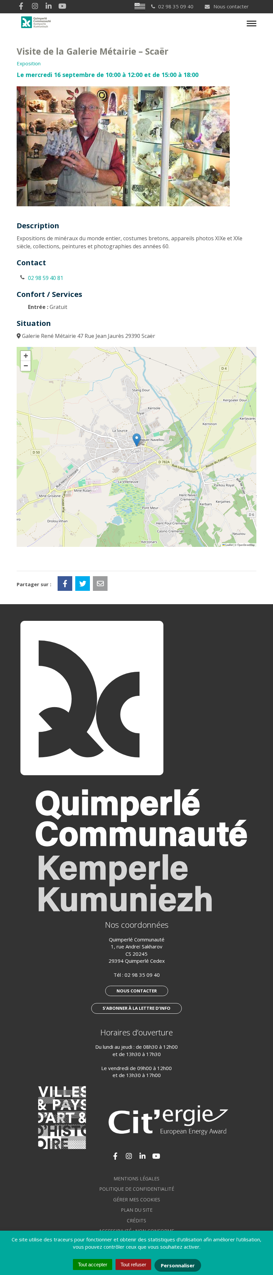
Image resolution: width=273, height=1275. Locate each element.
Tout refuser (133, 1264)
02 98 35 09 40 (142, 974)
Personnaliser (178, 1265)
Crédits (136, 1220)
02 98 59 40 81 (45, 278)
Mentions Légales (136, 1178)
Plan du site (136, 1210)
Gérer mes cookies (136, 1199)
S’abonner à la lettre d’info (136, 1008)
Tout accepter (92, 1264)
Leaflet (229, 545)
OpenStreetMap (246, 545)
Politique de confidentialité (136, 1189)
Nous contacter (230, 6)
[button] (137, 440)
